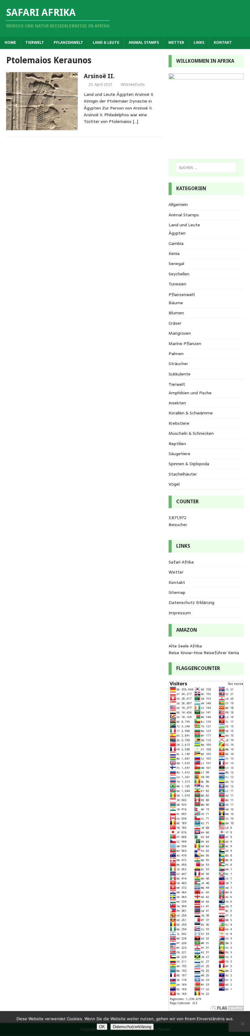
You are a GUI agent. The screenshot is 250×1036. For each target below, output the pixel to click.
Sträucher (178, 363)
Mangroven (180, 333)
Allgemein (178, 204)
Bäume (176, 302)
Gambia (176, 243)
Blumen (176, 312)
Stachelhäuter (183, 474)
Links (199, 43)
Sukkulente (180, 374)
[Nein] (242, 1023)
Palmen (176, 353)
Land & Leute (106, 43)
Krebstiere (179, 423)
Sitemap (177, 592)
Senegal (176, 263)
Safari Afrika (181, 562)
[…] (135, 121)
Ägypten (177, 233)
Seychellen (179, 273)
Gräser (175, 323)
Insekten (177, 402)
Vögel (174, 484)
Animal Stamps (144, 43)
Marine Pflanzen (185, 343)
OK (102, 1026)
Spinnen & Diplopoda (189, 463)
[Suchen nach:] (206, 167)
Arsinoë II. (99, 76)
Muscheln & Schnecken (191, 433)
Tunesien (177, 284)
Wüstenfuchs (133, 84)
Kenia (174, 253)
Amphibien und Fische (190, 392)
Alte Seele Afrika (185, 646)
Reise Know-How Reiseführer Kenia (204, 652)
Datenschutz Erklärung (191, 602)
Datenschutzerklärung (132, 1026)
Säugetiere (179, 453)
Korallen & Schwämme (191, 413)
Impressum (180, 612)
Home (10, 43)
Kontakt (223, 43)
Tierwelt (34, 43)
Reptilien (177, 443)
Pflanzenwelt (68, 43)
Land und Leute (184, 225)
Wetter (176, 43)
